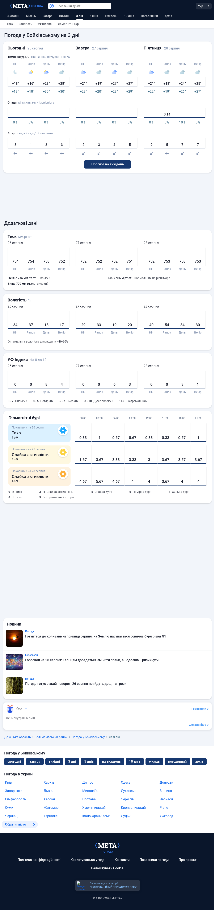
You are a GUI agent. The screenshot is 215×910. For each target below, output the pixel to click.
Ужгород (166, 816)
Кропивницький (133, 808)
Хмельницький (94, 808)
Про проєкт (188, 860)
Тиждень (111, 16)
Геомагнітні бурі (68, 24)
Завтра (47, 16)
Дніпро (87, 782)
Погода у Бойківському (88, 737)
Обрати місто (15, 824)
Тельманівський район (51, 737)
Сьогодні (13, 16)
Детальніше (197, 724)
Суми (9, 808)
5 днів (94, 16)
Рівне (164, 808)
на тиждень (111, 761)
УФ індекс (44, 24)
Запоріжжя (13, 791)
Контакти (122, 860)
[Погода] (107, 845)
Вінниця (166, 791)
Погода (37, 6)
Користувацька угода (88, 860)
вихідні (64, 16)
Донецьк (166, 782)
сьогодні (14, 761)
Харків (49, 782)
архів (168, 16)
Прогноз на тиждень (107, 164)
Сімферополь (15, 799)
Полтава (89, 799)
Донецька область (17, 737)
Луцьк (126, 816)
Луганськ (128, 791)
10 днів (129, 16)
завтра (34, 761)
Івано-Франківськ (96, 816)
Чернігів (127, 799)
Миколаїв (89, 791)
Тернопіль (51, 816)
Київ (8, 782)
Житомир (51, 808)
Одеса (126, 782)
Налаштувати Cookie (107, 868)
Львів (48, 791)
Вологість (25, 24)
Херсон (49, 799)
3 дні (72, 761)
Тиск (10, 24)
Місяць (31, 16)
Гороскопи (198, 708)
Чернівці (11, 816)
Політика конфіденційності (39, 860)
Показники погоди (154, 860)
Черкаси (166, 799)
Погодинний (149, 16)
